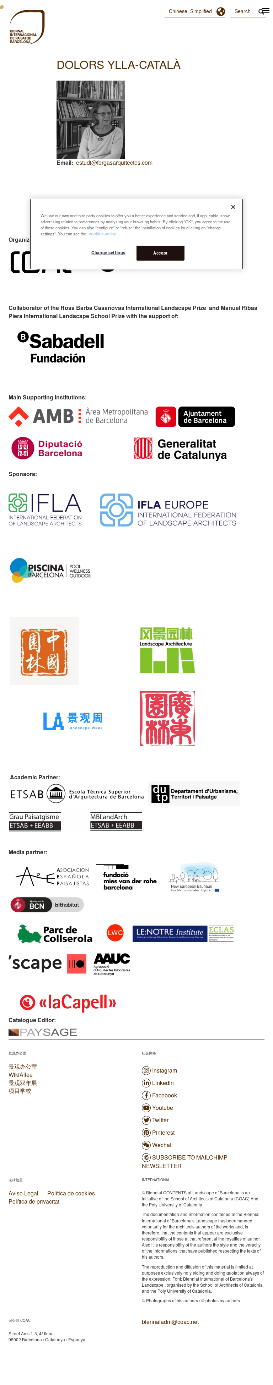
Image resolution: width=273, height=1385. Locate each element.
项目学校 (20, 1090)
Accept (160, 253)
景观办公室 (23, 1066)
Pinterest (163, 1132)
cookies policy (102, 233)
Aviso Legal (23, 1193)
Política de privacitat (34, 1201)
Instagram (164, 1070)
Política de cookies (71, 1193)
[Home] (14, 28)
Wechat (161, 1145)
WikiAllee (21, 1074)
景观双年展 (23, 1083)
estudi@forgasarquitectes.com (114, 162)
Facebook (164, 1095)
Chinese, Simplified (190, 11)
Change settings (108, 252)
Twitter (160, 1120)
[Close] (233, 207)
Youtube (162, 1107)
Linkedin (163, 1083)
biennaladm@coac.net (170, 1322)
